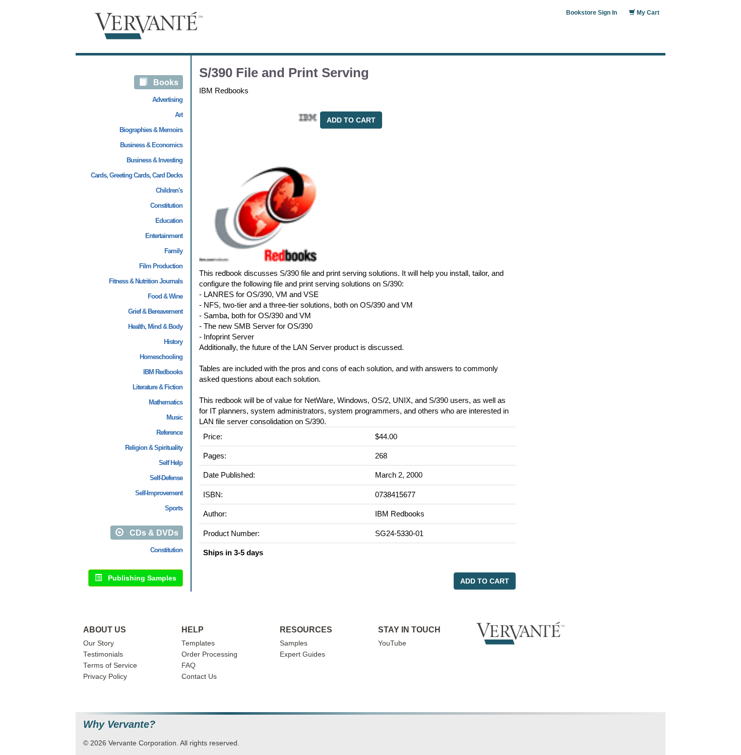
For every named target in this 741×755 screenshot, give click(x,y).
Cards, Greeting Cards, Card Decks (136, 175)
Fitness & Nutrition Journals (145, 281)
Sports (173, 508)
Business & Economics (151, 145)
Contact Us (199, 676)
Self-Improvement (158, 493)
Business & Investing (154, 160)
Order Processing (209, 654)
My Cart (647, 12)
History (173, 341)
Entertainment (163, 236)
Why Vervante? (119, 724)
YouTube (392, 643)
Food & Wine (165, 296)
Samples (293, 643)
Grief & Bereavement (155, 311)
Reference (169, 432)
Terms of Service (110, 665)
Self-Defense (166, 478)
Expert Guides (302, 654)
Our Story (98, 643)
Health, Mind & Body (155, 326)
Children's (169, 190)
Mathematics (165, 402)
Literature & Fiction (157, 387)
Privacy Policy (105, 676)
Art (178, 115)
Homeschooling (161, 357)
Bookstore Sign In (591, 12)
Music (174, 417)
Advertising (167, 99)
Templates (198, 643)
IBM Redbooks (162, 372)
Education (168, 220)
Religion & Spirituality (153, 447)
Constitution (166, 205)
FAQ (188, 665)
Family (173, 251)
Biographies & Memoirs (150, 130)
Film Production (160, 266)
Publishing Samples (139, 578)
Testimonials (103, 654)
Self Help (170, 463)
